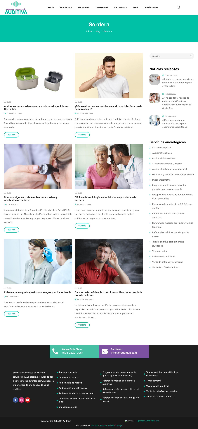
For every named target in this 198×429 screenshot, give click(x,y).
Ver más (11, 135)
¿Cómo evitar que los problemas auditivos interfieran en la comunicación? (108, 108)
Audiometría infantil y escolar (167, 163)
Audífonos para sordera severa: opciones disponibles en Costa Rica (36, 108)
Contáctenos (151, 7)
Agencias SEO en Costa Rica (147, 421)
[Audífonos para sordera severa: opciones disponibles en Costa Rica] (38, 75)
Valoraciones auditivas (163, 256)
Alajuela (111, 426)
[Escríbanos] (105, 351)
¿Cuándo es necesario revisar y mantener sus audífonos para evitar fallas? (178, 82)
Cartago (119, 426)
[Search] (191, 56)
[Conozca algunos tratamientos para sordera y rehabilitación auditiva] (38, 166)
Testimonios (101, 7)
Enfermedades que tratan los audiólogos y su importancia (37, 292)
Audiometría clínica (162, 153)
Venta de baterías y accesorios (167, 262)
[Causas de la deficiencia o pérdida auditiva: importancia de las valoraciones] (109, 261)
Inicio (51, 7)
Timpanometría (159, 251)
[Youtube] (27, 400)
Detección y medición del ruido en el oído (173, 174)
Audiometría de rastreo (163, 158)
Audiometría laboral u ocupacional (169, 169)
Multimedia (119, 7)
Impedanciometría (161, 180)
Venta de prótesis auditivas (166, 267)
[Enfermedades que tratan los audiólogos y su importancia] (38, 261)
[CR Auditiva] (16, 7)
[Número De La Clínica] (55, 351)
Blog (135, 7)
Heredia (103, 426)
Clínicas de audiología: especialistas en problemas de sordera (105, 199)
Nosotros (65, 7)
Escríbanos (116, 349)
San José (94, 426)
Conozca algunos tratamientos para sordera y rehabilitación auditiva (30, 199)
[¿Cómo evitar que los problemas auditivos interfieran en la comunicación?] (109, 75)
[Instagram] (21, 400)
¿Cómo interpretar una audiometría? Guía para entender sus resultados (174, 123)
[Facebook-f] (15, 400)
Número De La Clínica (72, 349)
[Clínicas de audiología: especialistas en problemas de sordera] (109, 166)
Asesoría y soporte (161, 147)
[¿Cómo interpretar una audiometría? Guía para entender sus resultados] (155, 120)
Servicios (83, 7)
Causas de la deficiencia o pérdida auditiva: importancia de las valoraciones (108, 294)
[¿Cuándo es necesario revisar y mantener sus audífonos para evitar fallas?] (155, 79)
